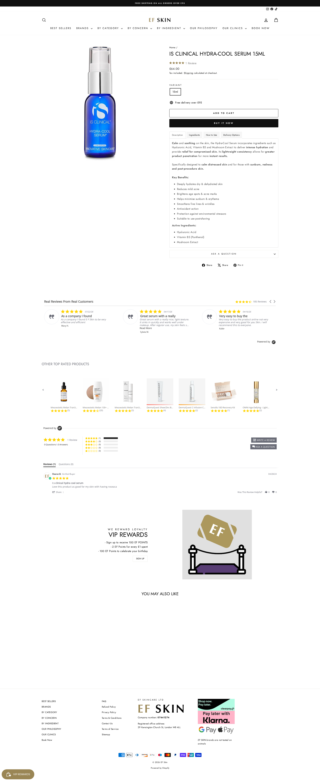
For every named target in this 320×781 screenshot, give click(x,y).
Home (172, 47)
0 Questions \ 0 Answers (56, 444)
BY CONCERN (139, 28)
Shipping (188, 73)
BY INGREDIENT (169, 28)
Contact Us (107, 723)
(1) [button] (100, 438)
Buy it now (224, 123)
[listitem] (77, 318)
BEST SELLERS (60, 28)
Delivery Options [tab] (231, 135)
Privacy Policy (109, 712)
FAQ (104, 701)
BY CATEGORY (109, 28)
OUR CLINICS (233, 28)
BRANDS (83, 28)
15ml (175, 92)
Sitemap (106, 734)
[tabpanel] (223, 193)
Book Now (261, 28)
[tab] (49, 465)
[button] (270, 301)
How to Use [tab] (211, 135)
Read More (146, 328)
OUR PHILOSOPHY (204, 28)
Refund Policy (109, 706)
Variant (175, 85)
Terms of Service (110, 729)
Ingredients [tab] (194, 135)
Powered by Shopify (160, 767)
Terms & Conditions (112, 718)
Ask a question (224, 253)
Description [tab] (177, 135)
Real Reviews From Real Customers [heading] (68, 301)
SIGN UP (140, 558)
